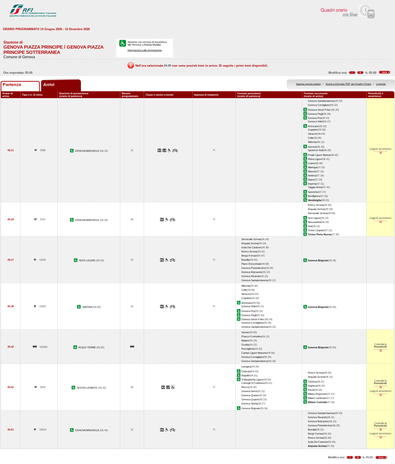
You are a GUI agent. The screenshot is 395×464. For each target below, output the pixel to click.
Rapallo (245, 375)
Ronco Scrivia (315, 205)
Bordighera (314, 196)
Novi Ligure (314, 218)
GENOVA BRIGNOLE (87, 150)
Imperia (312, 183)
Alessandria (314, 222)
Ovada (245, 344)
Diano (311, 179)
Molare (245, 340)
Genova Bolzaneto (251, 272)
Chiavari (246, 371)
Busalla (245, 259)
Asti (310, 226)
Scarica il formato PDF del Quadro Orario (348, 84)
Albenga (312, 167)
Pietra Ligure (315, 159)
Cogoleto (313, 129)
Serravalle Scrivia (317, 213)
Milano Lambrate (317, 398)
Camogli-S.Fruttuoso (252, 383)
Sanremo (313, 192)
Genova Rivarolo (250, 276)
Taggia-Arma (315, 187)
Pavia (311, 389)
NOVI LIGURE (87, 260)
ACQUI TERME (87, 347)
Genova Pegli (315, 114)
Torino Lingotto (316, 230)
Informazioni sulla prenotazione (145, 50)
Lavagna (246, 366)
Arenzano (313, 126)
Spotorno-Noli (315, 150)
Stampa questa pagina (308, 84)
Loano (311, 163)
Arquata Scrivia (316, 209)
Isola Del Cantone (251, 247)
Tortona (312, 381)
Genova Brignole (250, 408)
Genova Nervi (249, 391)
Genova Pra (314, 118)
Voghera (312, 385)
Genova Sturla (249, 403)
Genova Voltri (315, 121)
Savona (312, 146)
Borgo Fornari (249, 255)
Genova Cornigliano (319, 105)
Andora (312, 175)
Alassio (312, 171)
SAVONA (87, 307)
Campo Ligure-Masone (254, 352)
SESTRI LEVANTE (87, 387)
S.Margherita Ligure (252, 379)
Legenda (381, 84)
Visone (245, 332)
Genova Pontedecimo (253, 268)
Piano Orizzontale (251, 263)
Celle (310, 137)
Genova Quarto (250, 399)
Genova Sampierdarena (321, 101)
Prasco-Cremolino (251, 336)
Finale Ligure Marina (319, 155)
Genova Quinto (249, 395)
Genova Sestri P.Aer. (319, 109)
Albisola (312, 142)
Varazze (312, 133)
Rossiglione (247, 348)
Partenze (12, 84)
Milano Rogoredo (317, 394)
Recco (245, 387)
